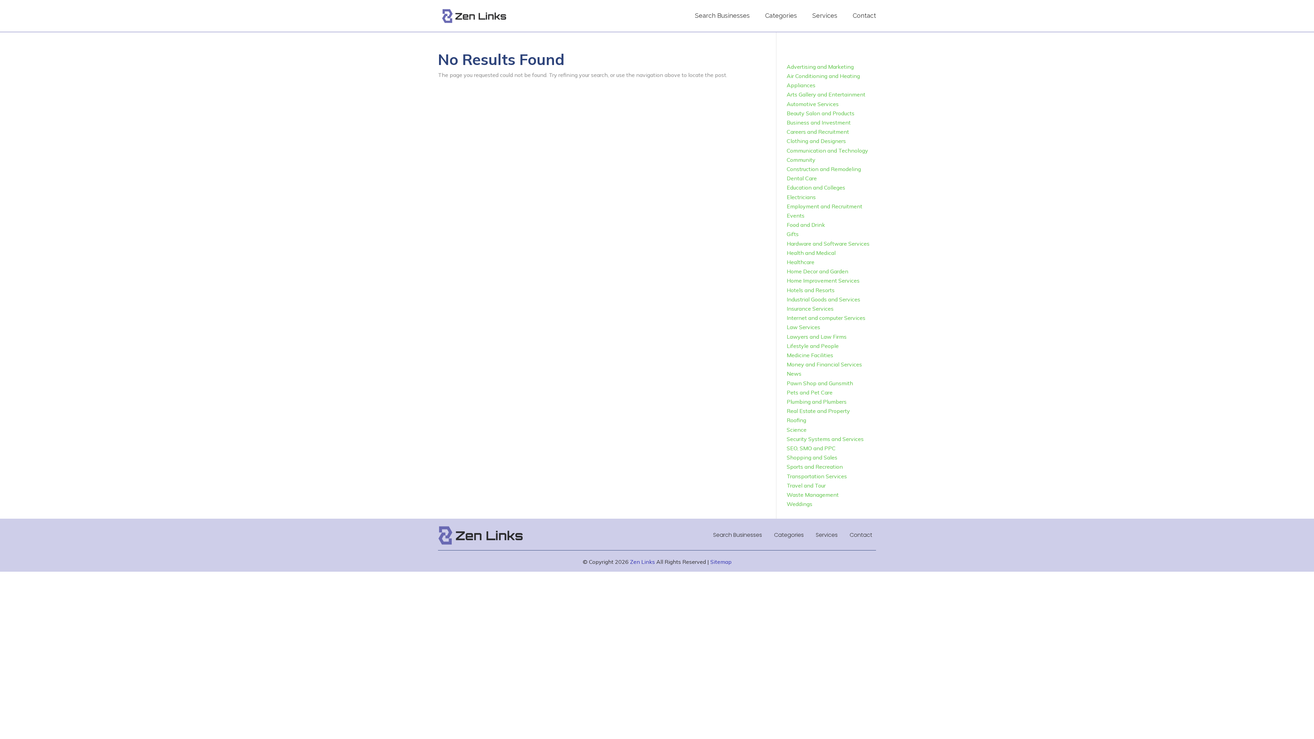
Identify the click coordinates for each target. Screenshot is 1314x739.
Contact (864, 15)
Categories (781, 15)
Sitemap (721, 561)
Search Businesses (722, 15)
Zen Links (642, 561)
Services (824, 15)
